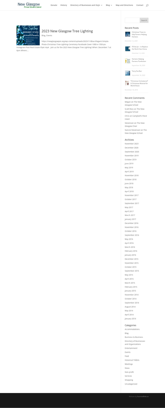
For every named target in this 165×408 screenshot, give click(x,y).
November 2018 (131, 175)
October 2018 (130, 179)
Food (127, 356)
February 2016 (131, 251)
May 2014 (129, 310)
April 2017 (129, 211)
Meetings (129, 364)
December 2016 (131, 223)
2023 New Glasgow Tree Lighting (67, 31)
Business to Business (134, 337)
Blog (108, 5)
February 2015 (131, 287)
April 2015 (129, 279)
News (127, 368)
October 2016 (130, 231)
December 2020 (131, 147)
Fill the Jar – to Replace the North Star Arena (140, 48)
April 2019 (129, 171)
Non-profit (129, 372)
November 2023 (131, 143)
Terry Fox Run (137, 71)
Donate (54, 5)
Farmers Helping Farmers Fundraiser (139, 60)
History (63, 5)
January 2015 (130, 290)
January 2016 (130, 255)
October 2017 (130, 199)
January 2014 (130, 318)
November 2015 (131, 263)
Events (49, 35)
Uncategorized (131, 384)
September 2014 (132, 302)
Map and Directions (124, 5)
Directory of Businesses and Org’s (85, 5)
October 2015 (130, 267)
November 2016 (131, 227)
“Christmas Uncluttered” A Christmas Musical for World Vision (139, 83)
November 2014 (131, 294)
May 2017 (129, 207)
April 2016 (129, 243)
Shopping (129, 380)
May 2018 (129, 187)
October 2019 (130, 159)
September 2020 (132, 151)
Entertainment (131, 348)
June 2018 (129, 183)
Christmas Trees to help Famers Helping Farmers (139, 34)
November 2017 (131, 195)
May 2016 (129, 239)
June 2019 (129, 163)
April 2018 (129, 191)
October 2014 (130, 298)
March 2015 (130, 283)
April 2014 (129, 314)
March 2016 (130, 247)
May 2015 (129, 275)
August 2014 (130, 306)
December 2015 (131, 259)
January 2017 (130, 219)
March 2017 (130, 215)
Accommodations (132, 329)
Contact (139, 5)
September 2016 (132, 235)
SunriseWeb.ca (142, 396)
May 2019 (129, 167)
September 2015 (132, 271)
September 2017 (132, 203)
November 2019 (131, 155)
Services (128, 376)
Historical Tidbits (132, 360)
